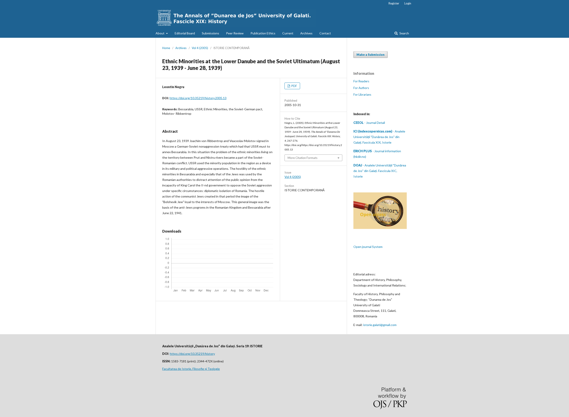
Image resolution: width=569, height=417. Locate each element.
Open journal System (368, 247)
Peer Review (235, 33)
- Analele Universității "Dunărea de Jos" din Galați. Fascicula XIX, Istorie (379, 136)
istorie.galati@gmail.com (380, 325)
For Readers (361, 81)
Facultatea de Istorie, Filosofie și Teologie (191, 369)
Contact (325, 33)
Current (287, 33)
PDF (294, 86)
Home (166, 48)
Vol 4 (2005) (200, 48)
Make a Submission (371, 54)
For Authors (361, 88)
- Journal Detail (369, 123)
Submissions (210, 33)
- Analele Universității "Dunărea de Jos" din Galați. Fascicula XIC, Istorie (379, 170)
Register (394, 3)
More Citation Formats (302, 158)
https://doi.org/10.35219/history (192, 354)
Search (404, 33)
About (160, 33)
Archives (306, 33)
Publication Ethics (262, 33)
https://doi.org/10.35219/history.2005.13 (198, 98)
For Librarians (362, 94)
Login (407, 3)
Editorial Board (185, 33)
